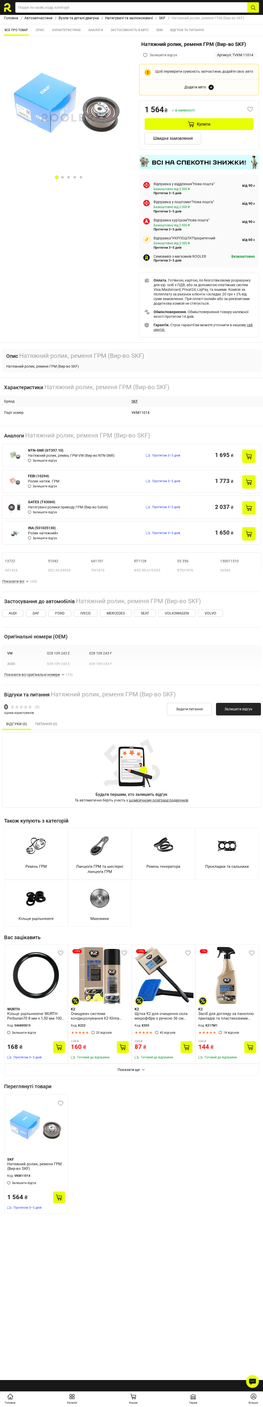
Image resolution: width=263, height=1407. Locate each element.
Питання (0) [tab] (46, 724)
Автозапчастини (38, 18)
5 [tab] (81, 177)
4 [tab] (74, 177)
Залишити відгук (238, 709)
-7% (204, 951)
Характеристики (66, 30)
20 (104, 1033)
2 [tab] (62, 177)
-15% (141, 951)
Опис (40, 30)
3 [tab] (68, 177)
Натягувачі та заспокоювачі (129, 18)
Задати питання (189, 709)
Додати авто (195, 87)
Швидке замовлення (173, 138)
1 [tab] (57, 177)
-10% (77, 951)
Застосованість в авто (129, 30)
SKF (162, 18)
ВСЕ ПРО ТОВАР (16, 30)
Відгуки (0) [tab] (16, 724)
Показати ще (129, 1070)
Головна (11, 18)
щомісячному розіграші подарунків (158, 800)
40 (167, 1033)
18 (231, 1033)
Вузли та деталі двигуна (79, 18)
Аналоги (95, 30)
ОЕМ (159, 30)
